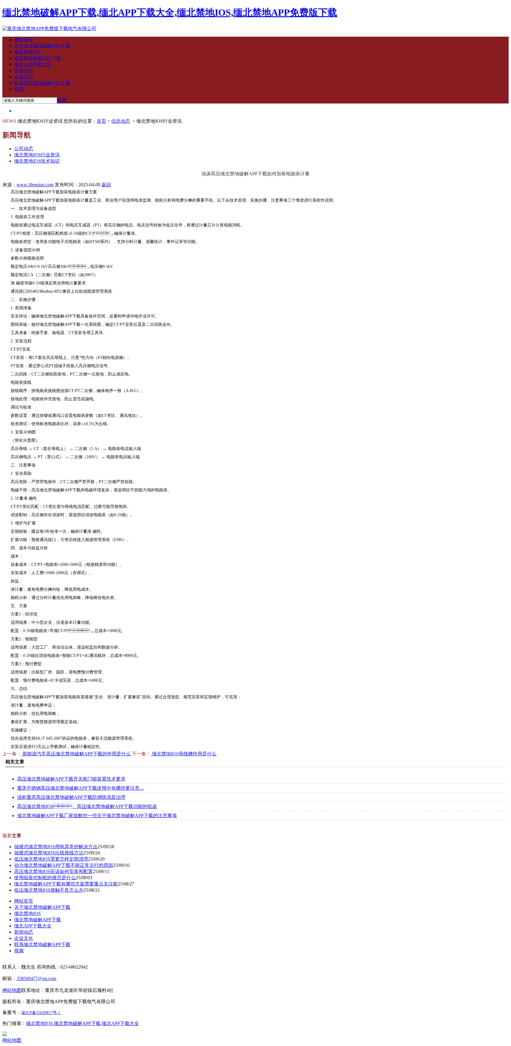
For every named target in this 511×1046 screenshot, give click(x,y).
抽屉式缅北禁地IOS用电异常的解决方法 (56, 846)
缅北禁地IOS (27, 51)
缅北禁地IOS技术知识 (37, 160)
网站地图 (11, 1040)
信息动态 (120, 121)
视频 (19, 89)
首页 (101, 121)
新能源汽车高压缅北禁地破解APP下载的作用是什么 (76, 753)
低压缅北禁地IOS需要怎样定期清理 (51, 859)
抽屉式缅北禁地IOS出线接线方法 (48, 852)
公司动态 (23, 148)
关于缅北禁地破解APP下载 (42, 45)
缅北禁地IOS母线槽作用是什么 (183, 753)
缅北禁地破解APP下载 (37, 58)
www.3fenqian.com (35, 184)
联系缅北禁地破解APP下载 (42, 82)
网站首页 (23, 39)
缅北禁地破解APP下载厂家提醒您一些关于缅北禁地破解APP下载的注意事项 (97, 815)
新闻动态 (23, 70)
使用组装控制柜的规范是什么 (45, 877)
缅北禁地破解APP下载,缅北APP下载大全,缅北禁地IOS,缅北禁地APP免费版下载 (169, 12)
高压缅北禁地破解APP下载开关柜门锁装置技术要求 (71, 778)
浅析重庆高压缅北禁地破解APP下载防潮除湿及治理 (71, 797)
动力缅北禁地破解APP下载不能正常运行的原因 (63, 865)
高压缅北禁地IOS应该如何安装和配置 (53, 871)
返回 (106, 184)
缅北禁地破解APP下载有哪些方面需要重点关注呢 (66, 883)
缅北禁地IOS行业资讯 (37, 154)
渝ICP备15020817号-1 (40, 1013)
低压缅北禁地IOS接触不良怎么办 (48, 890)
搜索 (62, 100)
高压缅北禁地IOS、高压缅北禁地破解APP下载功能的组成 (87, 806)
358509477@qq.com (36, 978)
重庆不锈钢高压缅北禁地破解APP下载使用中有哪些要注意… (80, 788)
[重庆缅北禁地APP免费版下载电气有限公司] (49, 28)
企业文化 (23, 76)
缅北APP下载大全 (32, 64)
